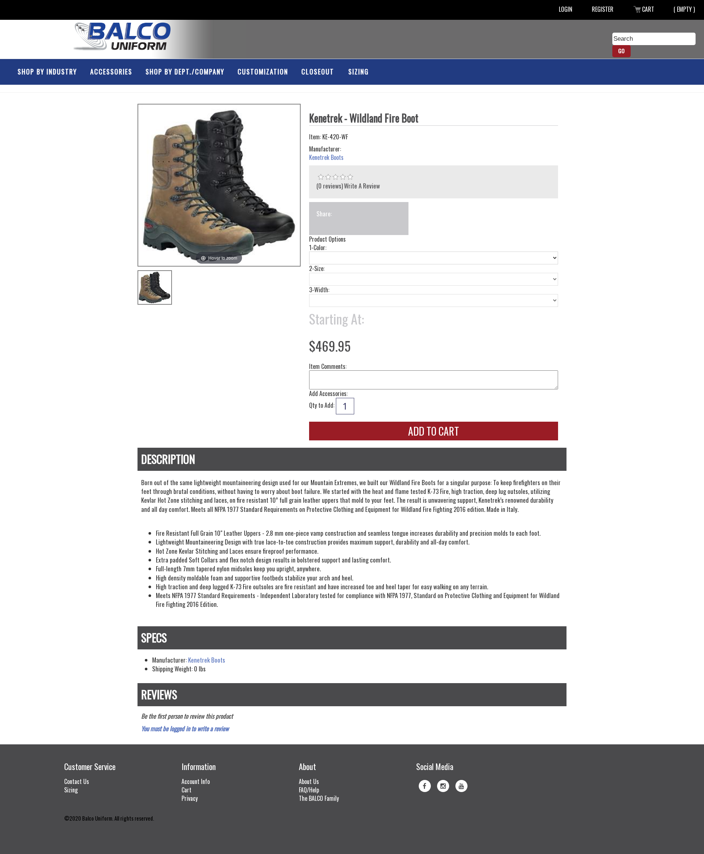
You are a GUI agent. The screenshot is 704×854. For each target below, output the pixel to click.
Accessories (111, 71)
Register (602, 9)
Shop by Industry (47, 71)
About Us (309, 781)
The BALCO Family (319, 798)
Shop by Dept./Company (185, 71)
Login (565, 9)
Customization (263, 71)
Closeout (317, 71)
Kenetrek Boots (326, 157)
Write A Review (362, 185)
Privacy (190, 798)
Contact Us (76, 781)
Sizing (358, 71)
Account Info (196, 781)
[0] (321, 177)
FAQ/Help (309, 789)
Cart (648, 9)
